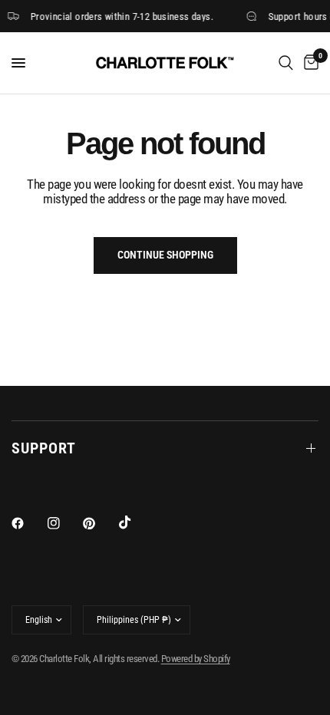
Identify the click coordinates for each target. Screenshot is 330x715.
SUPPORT (44, 448)
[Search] (286, 63)
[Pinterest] (100, 523)
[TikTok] (136, 522)
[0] (308, 63)
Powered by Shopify (195, 658)
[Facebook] (28, 523)
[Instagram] (64, 523)
